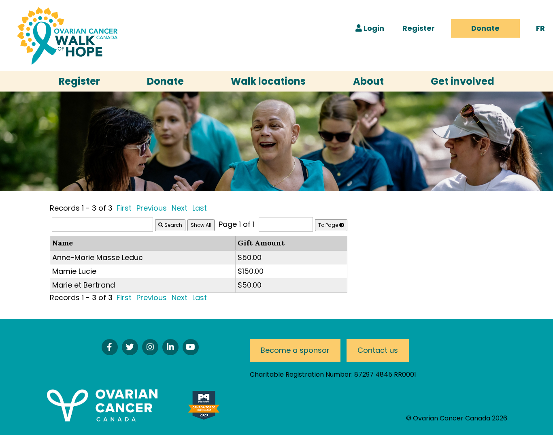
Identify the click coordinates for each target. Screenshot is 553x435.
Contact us (377, 350)
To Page (328, 225)
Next (179, 208)
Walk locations (268, 81)
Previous (151, 208)
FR (540, 28)
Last (199, 208)
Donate (485, 28)
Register (418, 28)
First (124, 208)
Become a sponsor (295, 350)
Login (373, 28)
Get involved (462, 81)
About (368, 81)
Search (172, 225)
